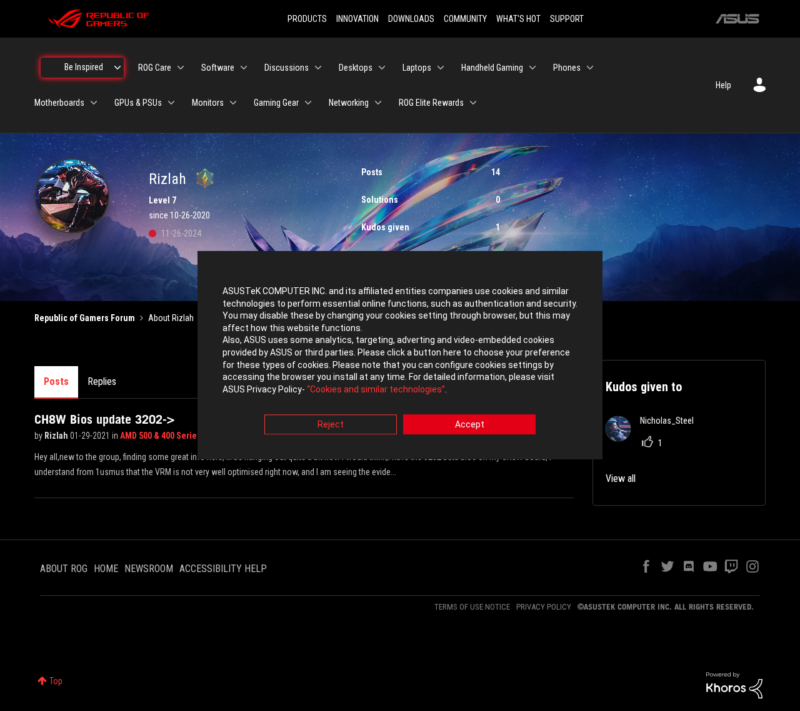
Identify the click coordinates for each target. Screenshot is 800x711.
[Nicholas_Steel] (654, 438)
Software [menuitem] (217, 68)
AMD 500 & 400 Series (161, 436)
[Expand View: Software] (244, 67)
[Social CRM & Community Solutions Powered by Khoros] (734, 685)
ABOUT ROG (64, 569)
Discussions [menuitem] (286, 68)
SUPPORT (567, 19)
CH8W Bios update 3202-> (104, 419)
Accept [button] (469, 425)
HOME (106, 569)
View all (621, 478)
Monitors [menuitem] (208, 103)
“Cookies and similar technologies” (376, 389)
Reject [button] (331, 425)
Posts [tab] (56, 381)
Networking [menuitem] (349, 103)
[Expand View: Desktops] (382, 67)
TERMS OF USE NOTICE (472, 606)
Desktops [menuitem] (355, 68)
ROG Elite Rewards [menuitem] (431, 103)
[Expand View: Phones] (590, 67)
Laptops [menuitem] (416, 68)
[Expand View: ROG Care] (180, 67)
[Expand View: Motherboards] (94, 102)
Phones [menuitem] (567, 68)
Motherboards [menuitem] (59, 103)
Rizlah (57, 436)
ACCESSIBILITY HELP (223, 569)
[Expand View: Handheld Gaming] (532, 67)
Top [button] (55, 681)
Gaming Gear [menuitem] (276, 103)
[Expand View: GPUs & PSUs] (171, 102)
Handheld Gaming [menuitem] (492, 68)
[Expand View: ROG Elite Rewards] (473, 102)
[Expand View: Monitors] (233, 102)
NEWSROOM (148, 569)
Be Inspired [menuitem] (83, 67)
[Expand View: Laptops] (440, 67)
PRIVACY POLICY (543, 606)
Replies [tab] (102, 381)
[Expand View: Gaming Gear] (308, 102)
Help (723, 85)
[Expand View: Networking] (378, 102)
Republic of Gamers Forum (84, 318)
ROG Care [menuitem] (154, 68)
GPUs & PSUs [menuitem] (138, 103)
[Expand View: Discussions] (318, 67)
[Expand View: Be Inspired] (117, 68)
